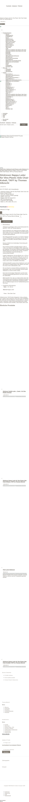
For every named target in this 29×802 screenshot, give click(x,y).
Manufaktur (7, 709)
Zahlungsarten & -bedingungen (11, 729)
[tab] (16, 254)
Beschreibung (6, 224)
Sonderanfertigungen (9, 711)
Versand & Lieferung (9, 728)
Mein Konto (7, 725)
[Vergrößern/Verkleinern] (0, 800)
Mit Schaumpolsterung (18, 301)
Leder (13, 169)
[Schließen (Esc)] (4, 800)
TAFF (1, 301)
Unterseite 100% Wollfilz (9, 302)
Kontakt (6, 724)
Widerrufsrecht (8, 732)
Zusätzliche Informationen (9, 285)
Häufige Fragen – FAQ (9, 727)
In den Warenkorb (6, 221)
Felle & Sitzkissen (7, 169)
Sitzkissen (5, 301)
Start (1, 169)
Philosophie (7, 708)
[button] (14, 704)
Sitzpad (26, 299)
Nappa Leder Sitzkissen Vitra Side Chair (12, 298)
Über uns (7, 707)
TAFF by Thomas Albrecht (8, 299)
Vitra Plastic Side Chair (22, 302)
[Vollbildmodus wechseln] (2, 800)
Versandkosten (15, 189)
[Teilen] (3, 800)
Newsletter (7, 712)
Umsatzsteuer (8, 731)
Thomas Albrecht (19, 299)
